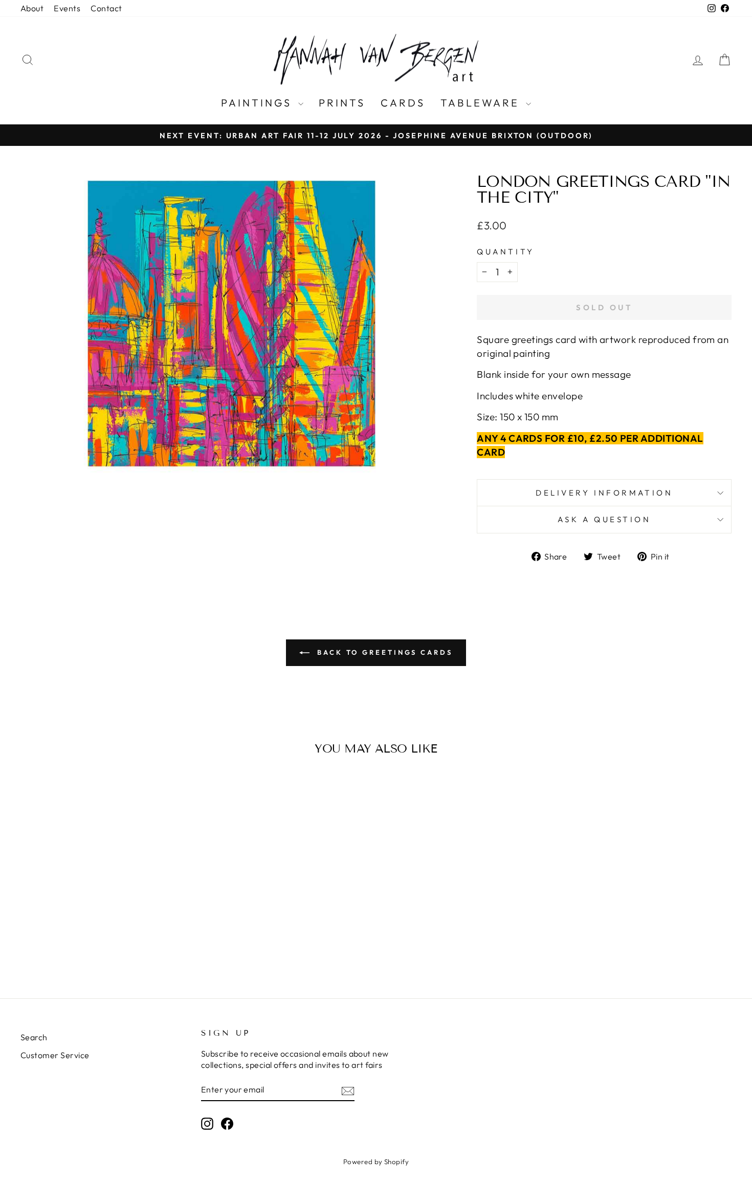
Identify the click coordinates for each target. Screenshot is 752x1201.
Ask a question (604, 519)
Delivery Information (604, 493)
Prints (342, 102)
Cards (403, 102)
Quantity (505, 251)
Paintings (258, 102)
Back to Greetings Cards (383, 652)
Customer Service (55, 1055)
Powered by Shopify (376, 1161)
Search (34, 1037)
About (31, 8)
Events (67, 8)
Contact (106, 8)
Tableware (481, 102)
